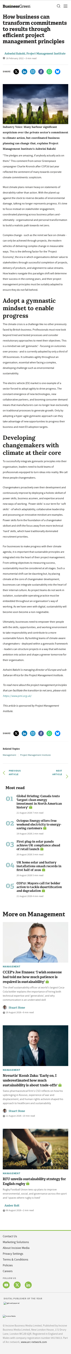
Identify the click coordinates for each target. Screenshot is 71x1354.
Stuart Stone (17, 1007)
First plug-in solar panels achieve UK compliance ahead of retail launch (38, 845)
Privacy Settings (13, 1254)
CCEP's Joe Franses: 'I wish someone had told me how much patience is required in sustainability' (32, 977)
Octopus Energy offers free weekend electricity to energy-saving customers (39, 824)
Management (9, 754)
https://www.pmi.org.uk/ (17, 696)
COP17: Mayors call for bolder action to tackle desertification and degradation (39, 887)
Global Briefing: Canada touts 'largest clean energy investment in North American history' (39, 801)
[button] (58, 6)
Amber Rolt (11, 1205)
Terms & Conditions (15, 1260)
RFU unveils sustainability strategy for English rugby (34, 1181)
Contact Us (10, 1236)
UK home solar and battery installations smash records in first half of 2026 (39, 866)
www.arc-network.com (34, 1342)
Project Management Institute (35, 754)
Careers (8, 1271)
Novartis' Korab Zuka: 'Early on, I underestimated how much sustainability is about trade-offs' (30, 1080)
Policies (8, 1265)
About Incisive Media (16, 1248)
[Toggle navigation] (64, 6)
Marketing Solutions (16, 1242)
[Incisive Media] (9, 1316)
